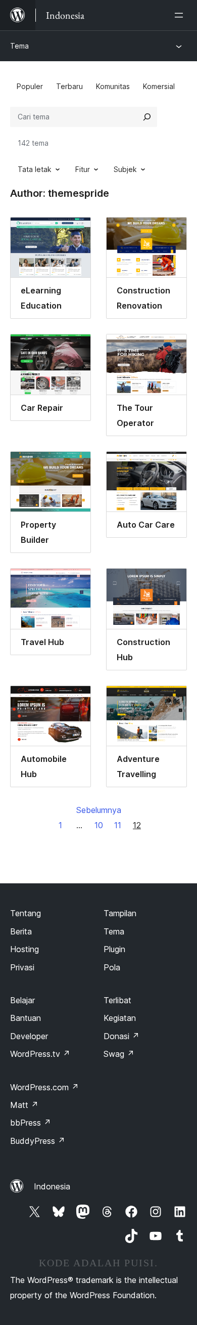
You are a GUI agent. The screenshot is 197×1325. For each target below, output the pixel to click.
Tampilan (120, 913)
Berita (21, 931)
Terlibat (117, 1000)
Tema (19, 45)
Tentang (25, 913)
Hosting (24, 949)
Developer (29, 1036)
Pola (112, 967)
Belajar (22, 1000)
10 (98, 825)
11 (117, 825)
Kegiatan (120, 1018)
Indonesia (52, 1186)
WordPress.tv (40, 1054)
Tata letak (35, 169)
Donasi (121, 1036)
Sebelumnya (98, 810)
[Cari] (147, 117)
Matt (24, 1105)
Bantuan (25, 1018)
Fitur (82, 169)
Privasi (22, 967)
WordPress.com (44, 1087)
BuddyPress (37, 1141)
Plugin (114, 949)
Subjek (125, 169)
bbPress (30, 1123)
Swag (119, 1054)
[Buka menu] (181, 15)
